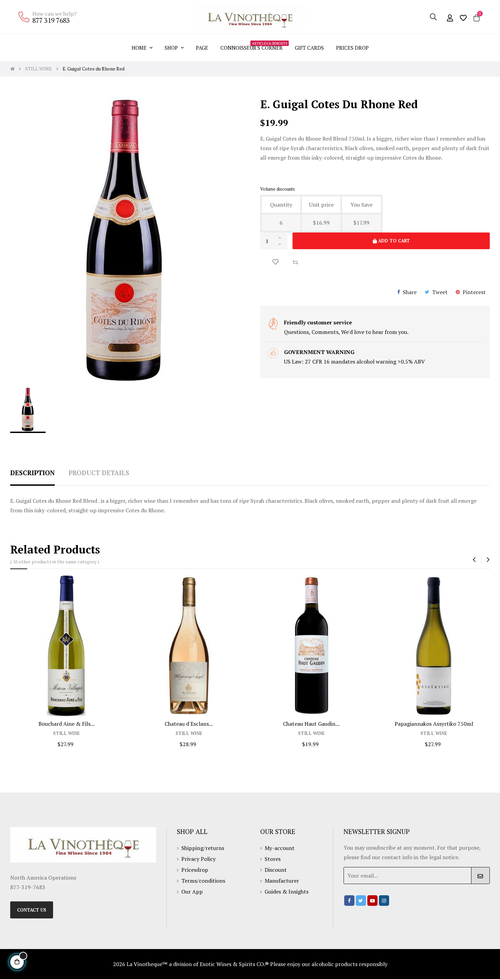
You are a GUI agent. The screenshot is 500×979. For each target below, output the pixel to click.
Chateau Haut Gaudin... (311, 723)
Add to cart (393, 241)
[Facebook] (349, 900)
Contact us (31, 910)
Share (410, 292)
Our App (192, 891)
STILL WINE (66, 733)
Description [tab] (32, 472)
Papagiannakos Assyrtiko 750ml (434, 723)
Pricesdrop (194, 869)
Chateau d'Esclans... (189, 723)
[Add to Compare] (295, 261)
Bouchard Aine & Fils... (66, 723)
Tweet (440, 292)
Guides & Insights (287, 891)
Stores (273, 859)
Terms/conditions (203, 880)
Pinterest (474, 292)
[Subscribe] (480, 875)
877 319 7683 (51, 20)
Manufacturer (282, 880)
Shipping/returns (202, 848)
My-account (280, 848)
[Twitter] (361, 900)
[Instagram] (384, 900)
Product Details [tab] (98, 472)
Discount (276, 869)
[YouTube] (372, 900)
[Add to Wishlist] (275, 262)
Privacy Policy (198, 859)
